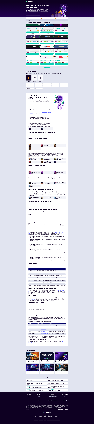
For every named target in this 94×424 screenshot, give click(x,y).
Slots (39, 400)
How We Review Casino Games (39, 401)
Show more (46, 67)
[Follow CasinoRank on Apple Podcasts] (67, 409)
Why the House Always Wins (53, 396)
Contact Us (65, 397)
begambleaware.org (43, 329)
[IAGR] (56, 416)
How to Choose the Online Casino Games (52, 397)
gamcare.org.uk (43, 331)
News (67, 1)
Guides (63, 1)
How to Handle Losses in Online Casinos (52, 401)
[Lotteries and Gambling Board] (35, 416)
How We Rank (65, 400)
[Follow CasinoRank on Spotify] (65, 409)
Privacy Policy (65, 401)
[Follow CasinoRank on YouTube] (63, 409)
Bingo (39, 396)
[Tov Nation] (41, 416)
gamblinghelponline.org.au (44, 333)
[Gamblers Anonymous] (45, 416)
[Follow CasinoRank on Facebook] (58, 409)
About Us (65, 396)
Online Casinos (46, 1)
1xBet (28, 396)
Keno (39, 397)
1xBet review (47, 33)
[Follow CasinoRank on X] (62, 409)
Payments (59, 1)
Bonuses (55, 1)
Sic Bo (39, 399)
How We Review (65, 399)
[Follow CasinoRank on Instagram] (60, 409)
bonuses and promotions (33, 110)
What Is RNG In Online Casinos (52, 400)
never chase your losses (31, 299)
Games (51, 1)
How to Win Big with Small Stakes (52, 399)
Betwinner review (33, 33)
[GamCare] (50, 416)
